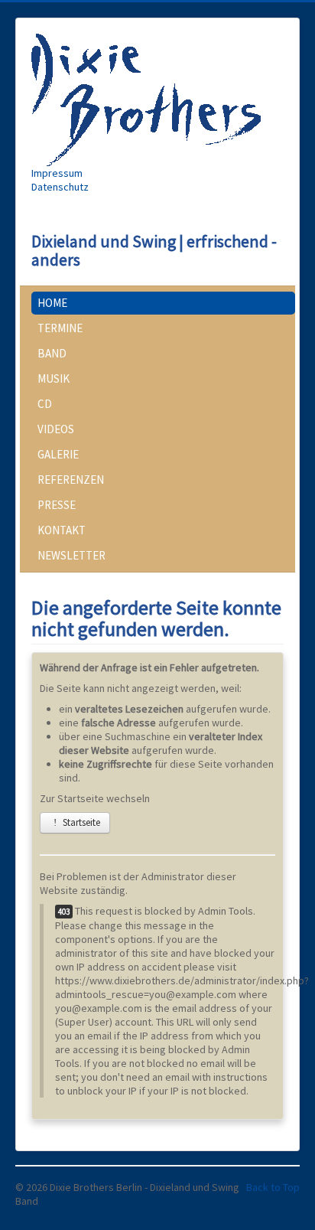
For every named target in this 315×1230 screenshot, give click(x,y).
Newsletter (71, 555)
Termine (60, 328)
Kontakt (61, 530)
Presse (56, 505)
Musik (53, 378)
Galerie (58, 454)
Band (52, 353)
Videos (55, 429)
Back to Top (273, 1187)
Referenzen (70, 479)
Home (52, 302)
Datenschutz (60, 187)
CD (44, 403)
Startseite (80, 822)
